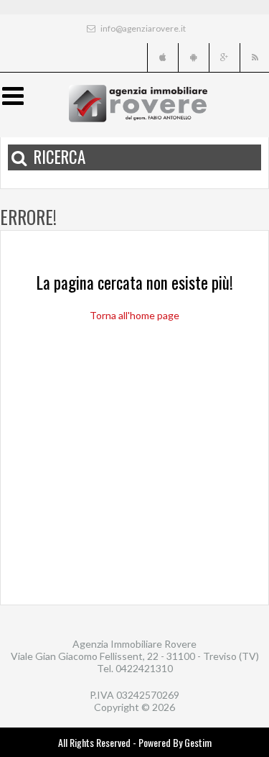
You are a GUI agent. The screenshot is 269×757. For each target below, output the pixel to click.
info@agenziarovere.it (142, 28)
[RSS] (254, 57)
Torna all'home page (134, 315)
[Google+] (223, 57)
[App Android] (192, 57)
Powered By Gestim (175, 742)
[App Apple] (161, 57)
